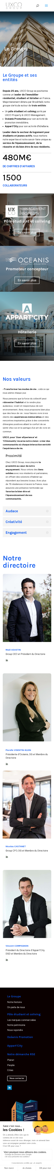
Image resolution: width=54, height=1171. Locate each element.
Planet (10, 1060)
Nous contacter (17, 1078)
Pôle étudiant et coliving (24, 1014)
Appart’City (14, 1045)
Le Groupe (14, 996)
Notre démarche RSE (21, 1054)
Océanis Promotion (20, 1037)
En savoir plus (27, 232)
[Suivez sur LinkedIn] (9, 1087)
